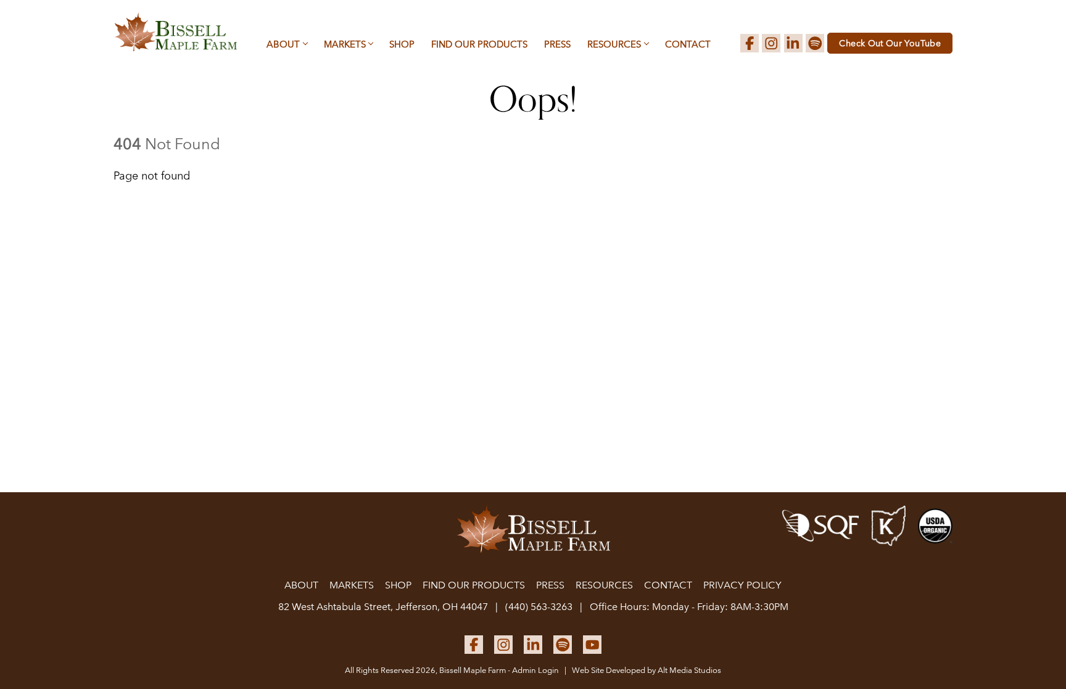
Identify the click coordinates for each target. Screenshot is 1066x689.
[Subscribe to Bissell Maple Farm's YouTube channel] (592, 644)
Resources (614, 44)
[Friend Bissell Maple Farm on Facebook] (749, 43)
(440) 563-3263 (538, 607)
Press (557, 44)
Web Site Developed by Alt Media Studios (646, 670)
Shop (402, 44)
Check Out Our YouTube (890, 43)
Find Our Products (479, 44)
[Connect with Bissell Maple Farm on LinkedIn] (793, 43)
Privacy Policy (742, 585)
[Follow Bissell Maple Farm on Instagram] (771, 43)
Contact (688, 44)
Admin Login (535, 670)
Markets (345, 44)
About (283, 44)
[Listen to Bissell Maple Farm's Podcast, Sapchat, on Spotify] (815, 43)
